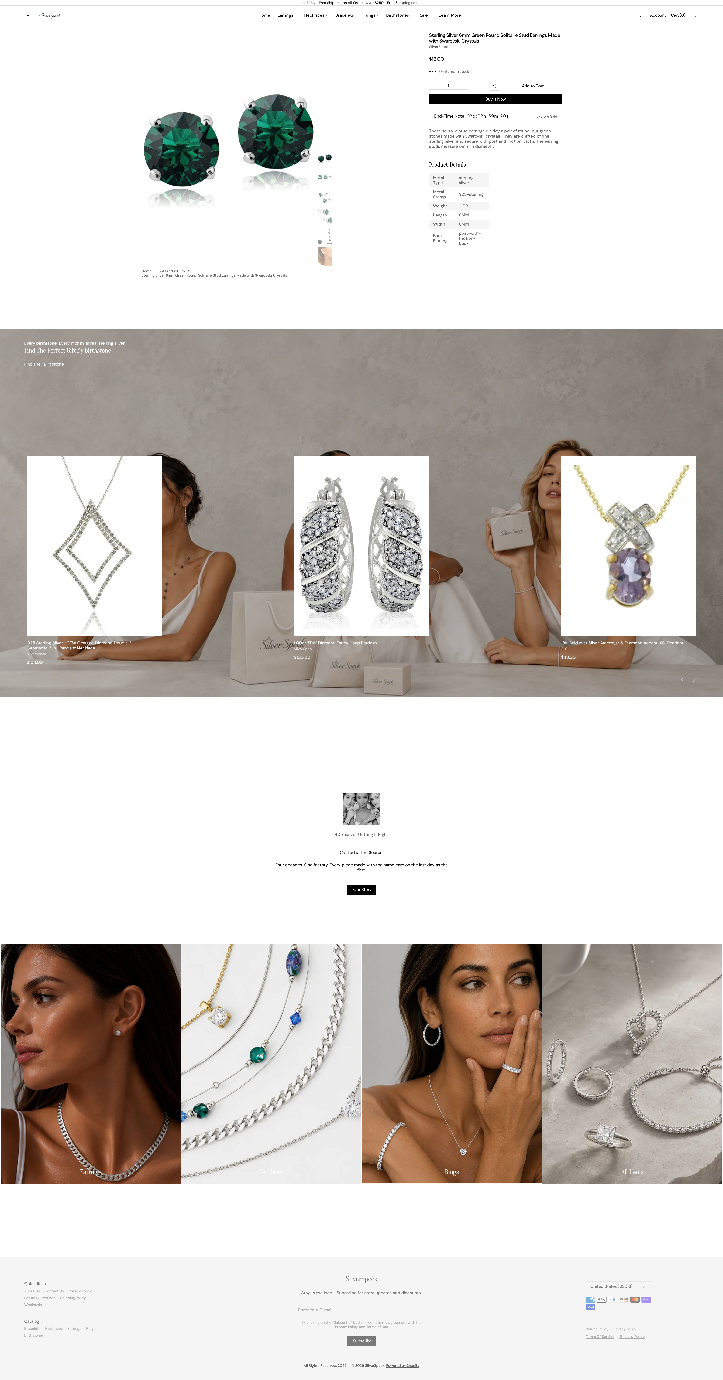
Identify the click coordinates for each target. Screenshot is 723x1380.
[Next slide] (694, 679)
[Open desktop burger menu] (29, 15)
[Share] (494, 86)
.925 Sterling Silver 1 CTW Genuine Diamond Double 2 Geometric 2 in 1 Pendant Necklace (79, 646)
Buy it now (495, 99)
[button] (639, 15)
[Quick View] (157, 631)
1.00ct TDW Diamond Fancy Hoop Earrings (335, 643)
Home (146, 271)
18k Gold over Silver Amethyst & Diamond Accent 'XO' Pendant (622, 643)
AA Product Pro (172, 271)
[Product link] (94, 561)
